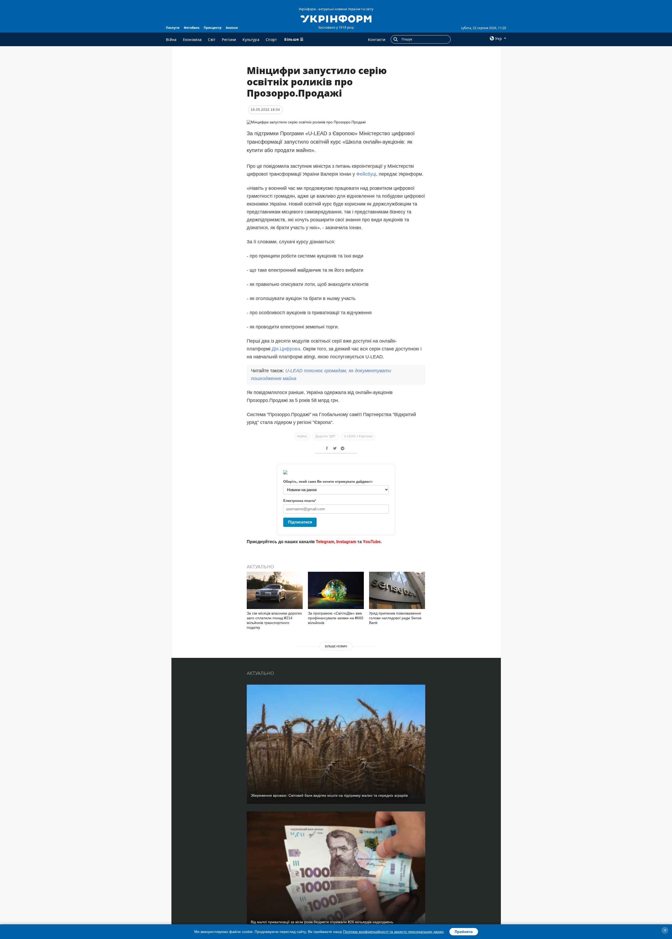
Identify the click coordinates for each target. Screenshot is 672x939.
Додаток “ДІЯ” (325, 436)
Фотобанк (192, 27)
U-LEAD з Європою (358, 436)
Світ (212, 39)
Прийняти (464, 932)
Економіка (192, 39)
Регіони (229, 39)
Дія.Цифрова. (287, 349)
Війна (171, 39)
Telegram (325, 541)
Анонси (232, 27)
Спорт (271, 39)
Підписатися (300, 522)
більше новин (336, 646)
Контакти (376, 39)
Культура (251, 39)
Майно (302, 436)
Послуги (173, 27)
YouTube (372, 541)
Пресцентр (213, 27)
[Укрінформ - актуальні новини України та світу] (336, 18)
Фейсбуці (366, 174)
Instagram (346, 541)
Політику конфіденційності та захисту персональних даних (393, 932)
